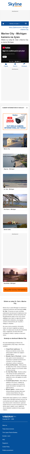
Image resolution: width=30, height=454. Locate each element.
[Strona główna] (3, 23)
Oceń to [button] (15, 66)
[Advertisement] (15, 16)
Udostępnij (24, 66)
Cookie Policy (6, 446)
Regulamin (5, 443)
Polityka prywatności (7, 450)
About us (4, 425)
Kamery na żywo (14, 23)
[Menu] (26, 23)
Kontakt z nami (6, 436)
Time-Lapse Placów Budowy (9, 432)
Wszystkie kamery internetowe (15, 289)
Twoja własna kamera (8, 429)
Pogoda (6, 66)
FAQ (3, 439)
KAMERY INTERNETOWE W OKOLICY (13, 108)
